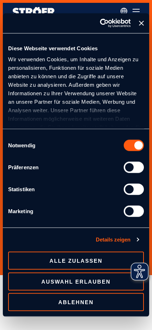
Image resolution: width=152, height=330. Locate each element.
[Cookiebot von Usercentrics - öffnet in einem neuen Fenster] (100, 23)
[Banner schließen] (141, 23)
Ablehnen (76, 302)
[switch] (134, 167)
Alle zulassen (76, 261)
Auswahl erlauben (76, 281)
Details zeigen (113, 240)
